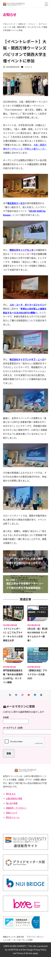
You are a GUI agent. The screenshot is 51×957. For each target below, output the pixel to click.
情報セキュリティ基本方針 (13, 936)
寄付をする (11, 793)
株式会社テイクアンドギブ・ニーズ (27, 359)
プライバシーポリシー (35, 936)
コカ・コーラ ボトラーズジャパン (27, 304)
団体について (11, 812)
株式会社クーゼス (16, 203)
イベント (28, 67)
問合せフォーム (12, 817)
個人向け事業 (11, 803)
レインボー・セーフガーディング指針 (18, 940)
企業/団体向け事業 (14, 798)
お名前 (6, 717)
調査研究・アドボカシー (16, 808)
